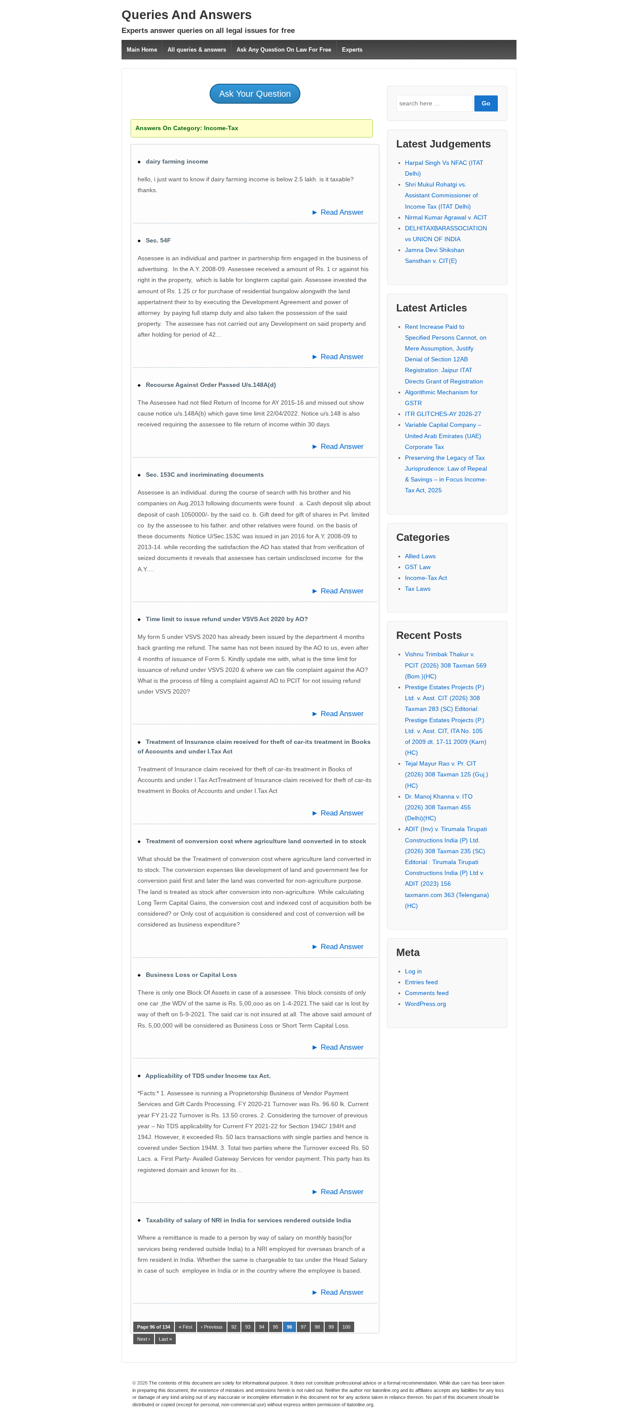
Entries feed (421, 982)
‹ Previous (212, 1326)
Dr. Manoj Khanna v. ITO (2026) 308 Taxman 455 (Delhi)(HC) (439, 807)
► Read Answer (337, 212)
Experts (352, 49)
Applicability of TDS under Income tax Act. (206, 1075)
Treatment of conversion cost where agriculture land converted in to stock (253, 841)
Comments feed (427, 992)
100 (346, 1326)
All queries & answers (197, 49)
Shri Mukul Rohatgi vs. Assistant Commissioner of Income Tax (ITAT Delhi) (441, 195)
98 (317, 1326)
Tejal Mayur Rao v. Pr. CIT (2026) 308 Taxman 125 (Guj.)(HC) (446, 774)
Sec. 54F (156, 240)
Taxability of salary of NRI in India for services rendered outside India (246, 1220)
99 (331, 1326)
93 (247, 1326)
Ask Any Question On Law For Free (284, 49)
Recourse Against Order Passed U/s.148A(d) (208, 384)
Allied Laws (420, 556)
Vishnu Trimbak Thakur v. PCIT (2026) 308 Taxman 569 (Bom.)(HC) (446, 665)
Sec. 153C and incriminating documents (202, 474)
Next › (143, 1339)
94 (261, 1326)
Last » (165, 1339)
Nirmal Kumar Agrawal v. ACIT (446, 217)
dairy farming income (174, 161)
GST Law (418, 566)
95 (275, 1326)
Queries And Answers (187, 15)
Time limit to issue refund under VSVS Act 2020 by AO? (224, 619)
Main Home (142, 49)
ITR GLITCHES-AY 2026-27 (443, 413)
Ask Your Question (255, 93)
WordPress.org (425, 1003)
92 (234, 1326)
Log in (413, 971)
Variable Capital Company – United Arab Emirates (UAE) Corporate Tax (443, 435)
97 (303, 1326)
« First (185, 1326)
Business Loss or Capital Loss (189, 974)
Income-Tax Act (426, 577)
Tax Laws (418, 588)
